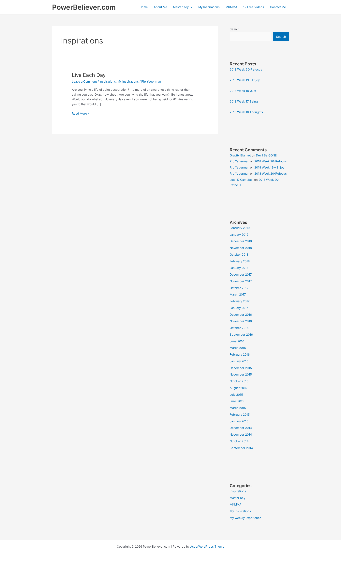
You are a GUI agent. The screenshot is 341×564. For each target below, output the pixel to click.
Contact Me (278, 7)
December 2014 (241, 428)
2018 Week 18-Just (243, 91)
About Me (160, 7)
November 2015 (241, 374)
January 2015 (239, 421)
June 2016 (237, 341)
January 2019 (239, 234)
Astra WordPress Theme (207, 546)
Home (144, 7)
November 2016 (241, 321)
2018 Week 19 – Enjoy (245, 80)
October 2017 (239, 288)
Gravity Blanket (240, 155)
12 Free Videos (253, 7)
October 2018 (239, 254)
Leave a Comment (84, 81)
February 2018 (240, 261)
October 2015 (239, 381)
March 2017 (238, 294)
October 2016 (239, 328)
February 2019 (240, 228)
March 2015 (238, 408)
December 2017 (241, 274)
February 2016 (240, 354)
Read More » (80, 113)
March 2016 (238, 348)
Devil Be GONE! (266, 155)
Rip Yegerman (239, 161)
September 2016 (241, 334)
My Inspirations (209, 7)
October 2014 (239, 441)
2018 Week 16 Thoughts (246, 112)
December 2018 (241, 241)
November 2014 (241, 434)
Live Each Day (89, 75)
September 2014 (241, 448)
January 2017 (239, 308)
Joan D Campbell (241, 180)
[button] (190, 7)
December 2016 (241, 314)
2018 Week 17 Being (244, 101)
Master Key (181, 7)
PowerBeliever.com (84, 7)
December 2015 (241, 368)
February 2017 (240, 301)
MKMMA (231, 7)
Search (235, 29)
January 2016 (239, 361)
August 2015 (238, 388)
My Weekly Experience (245, 518)
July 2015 (236, 394)
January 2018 (239, 268)
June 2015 (237, 401)
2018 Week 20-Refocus (246, 69)
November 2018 (241, 248)
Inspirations (107, 81)
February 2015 (240, 414)
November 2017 (241, 281)
